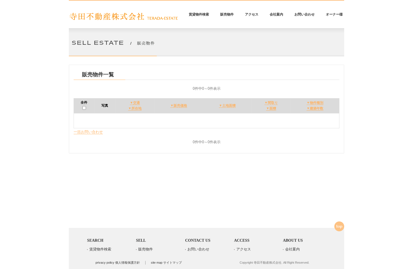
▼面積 (271, 108)
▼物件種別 (315, 103)
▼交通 (135, 103)
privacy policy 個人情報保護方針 (118, 262)
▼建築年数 (315, 108)
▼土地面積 (227, 105)
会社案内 (276, 14)
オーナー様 (334, 14)
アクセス (251, 14)
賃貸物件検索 (199, 14)
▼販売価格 (178, 105)
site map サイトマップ (166, 262)
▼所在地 (135, 108)
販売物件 (227, 14)
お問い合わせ (304, 14)
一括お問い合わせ (88, 132)
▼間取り (271, 103)
